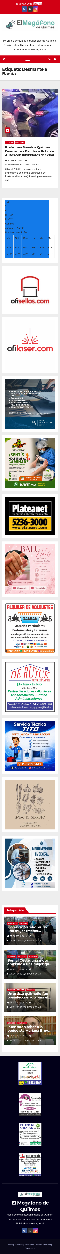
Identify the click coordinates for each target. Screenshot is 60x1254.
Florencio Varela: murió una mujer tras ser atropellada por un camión (30, 931)
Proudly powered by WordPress (21, 1244)
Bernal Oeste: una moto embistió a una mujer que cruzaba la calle (29, 964)
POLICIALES (19, 142)
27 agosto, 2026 (18, 936)
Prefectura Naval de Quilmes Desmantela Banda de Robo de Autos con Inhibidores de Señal (29, 151)
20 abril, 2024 (15, 161)
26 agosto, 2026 (18, 969)
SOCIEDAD (23, 923)
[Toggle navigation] (27, 59)
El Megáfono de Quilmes (30, 35)
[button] (49, 59)
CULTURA (11, 990)
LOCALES (9, 142)
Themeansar (30, 1248)
